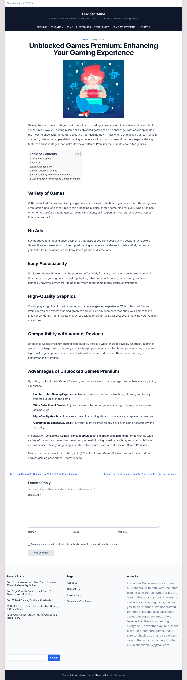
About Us (72, 582)
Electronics (83, 27)
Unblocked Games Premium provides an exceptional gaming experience (90, 435)
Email (77, 531)
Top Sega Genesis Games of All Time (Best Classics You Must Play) (30, 593)
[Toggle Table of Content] (76, 154)
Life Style (144, 27)
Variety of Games (41, 158)
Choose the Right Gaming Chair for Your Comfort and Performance (141, 474)
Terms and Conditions (79, 601)
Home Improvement (123, 27)
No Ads (36, 162)
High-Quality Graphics (44, 170)
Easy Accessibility (42, 166)
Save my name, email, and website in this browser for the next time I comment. (74, 544)
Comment (34, 494)
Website (122, 531)
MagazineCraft (102, 675)
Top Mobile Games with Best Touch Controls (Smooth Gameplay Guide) (31, 584)
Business (42, 27)
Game (69, 27)
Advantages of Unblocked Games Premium (56, 178)
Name (32, 531)
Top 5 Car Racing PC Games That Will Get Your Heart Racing (42, 474)
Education (57, 27)
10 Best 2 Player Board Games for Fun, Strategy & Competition (33, 607)
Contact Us (73, 588)
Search (54, 657)
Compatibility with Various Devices (51, 174)
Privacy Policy (75, 595)
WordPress (80, 675)
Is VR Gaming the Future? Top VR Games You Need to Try (32, 616)
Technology (101, 27)
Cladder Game (93, 14)
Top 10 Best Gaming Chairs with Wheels (29, 600)
